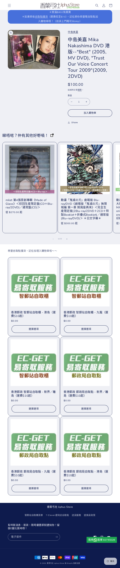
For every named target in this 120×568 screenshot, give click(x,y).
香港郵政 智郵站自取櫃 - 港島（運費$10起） (33, 314)
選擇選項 (34, 329)
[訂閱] (56, 537)
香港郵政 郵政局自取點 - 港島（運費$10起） (86, 473)
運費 (80, 90)
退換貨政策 (89, 515)
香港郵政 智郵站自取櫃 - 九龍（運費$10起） (86, 314)
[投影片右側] (66, 239)
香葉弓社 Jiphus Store (55, 563)
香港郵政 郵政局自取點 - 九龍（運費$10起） (33, 473)
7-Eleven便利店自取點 (57, 515)
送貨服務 (76, 515)
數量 (70, 95)
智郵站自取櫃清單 (34, 515)
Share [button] (74, 122)
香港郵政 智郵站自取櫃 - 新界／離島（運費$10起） (33, 393)
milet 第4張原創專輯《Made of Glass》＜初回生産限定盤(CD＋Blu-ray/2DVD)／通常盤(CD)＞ (29, 203)
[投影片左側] (53, 239)
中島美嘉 (73, 32)
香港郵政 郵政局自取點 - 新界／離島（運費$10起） (86, 393)
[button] (9, 5)
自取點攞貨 (41, 16)
